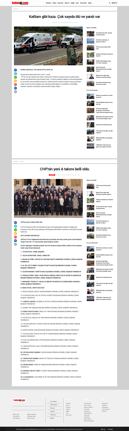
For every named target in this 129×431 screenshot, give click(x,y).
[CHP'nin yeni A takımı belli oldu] (48, 198)
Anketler (104, 405)
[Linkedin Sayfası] (26, 408)
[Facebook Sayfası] (13, 408)
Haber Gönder (31, 418)
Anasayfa (16, 9)
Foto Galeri (53, 401)
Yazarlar (52, 408)
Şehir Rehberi (87, 419)
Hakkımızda (16, 414)
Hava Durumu (87, 403)
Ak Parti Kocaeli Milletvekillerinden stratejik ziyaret (104, 69)
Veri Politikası (16, 418)
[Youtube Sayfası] (23, 408)
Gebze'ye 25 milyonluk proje (104, 124)
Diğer (90, 3)
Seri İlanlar (87, 417)
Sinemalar (87, 415)
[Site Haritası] (32, 408)
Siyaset (67, 3)
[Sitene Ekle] (35, 408)
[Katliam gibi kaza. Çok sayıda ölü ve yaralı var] (48, 46)
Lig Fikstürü (87, 411)
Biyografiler (105, 407)
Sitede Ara (105, 403)
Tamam (110, 429)
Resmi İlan (83, 3)
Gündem (48, 3)
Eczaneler (86, 409)
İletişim (52, 418)
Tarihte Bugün (88, 413)
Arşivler (52, 411)
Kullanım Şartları (31, 414)
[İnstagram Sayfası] (19, 408)
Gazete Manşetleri (89, 421)
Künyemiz (53, 414)
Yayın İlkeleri (16, 416)
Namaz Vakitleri (88, 407)
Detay (103, 429)
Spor (77, 3)
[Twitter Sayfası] (16, 408)
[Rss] (29, 408)
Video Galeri (53, 404)
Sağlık (73, 3)
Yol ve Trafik (87, 405)
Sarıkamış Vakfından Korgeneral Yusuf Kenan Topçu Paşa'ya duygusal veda (104, 110)
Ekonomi (60, 3)
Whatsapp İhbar (31, 416)
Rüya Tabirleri (105, 409)
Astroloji (104, 411)
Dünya (54, 3)
